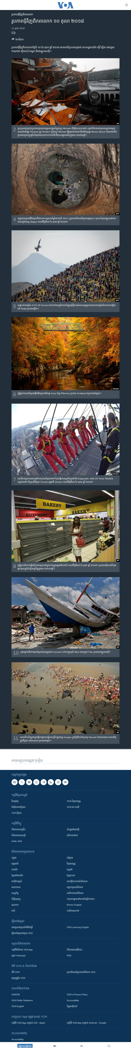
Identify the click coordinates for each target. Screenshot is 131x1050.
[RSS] (51, 782)
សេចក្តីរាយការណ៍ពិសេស (77, 881)
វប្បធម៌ (70, 869)
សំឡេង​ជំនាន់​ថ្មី (73, 829)
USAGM (16, 994)
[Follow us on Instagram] (36, 782)
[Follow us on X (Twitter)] (22, 782)
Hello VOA (17, 841)
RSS (69, 955)
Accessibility (73, 1000)
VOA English (18, 1006)
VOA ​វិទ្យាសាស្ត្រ (74, 801)
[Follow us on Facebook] (15, 782)
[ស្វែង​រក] (109, 1046)
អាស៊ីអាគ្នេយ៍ (17, 881)
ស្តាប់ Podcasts (19, 955)
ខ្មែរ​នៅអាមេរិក (17, 875)
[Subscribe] (65, 782)
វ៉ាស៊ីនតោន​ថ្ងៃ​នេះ (19, 807)
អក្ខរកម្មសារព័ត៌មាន (75, 887)
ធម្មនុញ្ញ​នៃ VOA (18, 978)
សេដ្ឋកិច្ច (15, 893)
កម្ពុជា (14, 857)
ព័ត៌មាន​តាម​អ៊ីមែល (74, 949)
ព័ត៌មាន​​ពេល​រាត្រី (19, 835)
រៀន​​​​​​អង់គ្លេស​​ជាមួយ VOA (22, 933)
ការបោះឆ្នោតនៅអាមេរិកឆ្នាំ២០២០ (81, 899)
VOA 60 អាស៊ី (73, 807)
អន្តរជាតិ (15, 863)
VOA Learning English (78, 927)
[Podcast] (58, 782)
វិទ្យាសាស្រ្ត (71, 863)
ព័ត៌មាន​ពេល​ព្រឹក (19, 829)
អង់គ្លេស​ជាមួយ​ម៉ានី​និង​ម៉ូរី (22, 927)
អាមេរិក (15, 869)
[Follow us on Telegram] (44, 782)
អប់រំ (13, 910)
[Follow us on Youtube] (29, 782)
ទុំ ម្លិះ (14, 32)
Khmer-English (74, 905)
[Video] (55, 1046)
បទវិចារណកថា (73, 910)
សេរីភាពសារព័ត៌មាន (75, 893)
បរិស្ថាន (70, 857)
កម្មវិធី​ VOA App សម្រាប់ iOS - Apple (28, 1023)
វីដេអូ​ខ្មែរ (15, 801)
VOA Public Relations (22, 1000)
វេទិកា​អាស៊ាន (72, 835)
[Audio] (82, 1046)
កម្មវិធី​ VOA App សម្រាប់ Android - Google (86, 1023)
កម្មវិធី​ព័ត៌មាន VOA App (22, 949)
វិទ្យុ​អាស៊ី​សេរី (72, 1006)
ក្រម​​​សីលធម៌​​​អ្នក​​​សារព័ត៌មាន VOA (81, 972)
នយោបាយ (16, 887)
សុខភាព (15, 905)
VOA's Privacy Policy (77, 994)
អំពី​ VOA (16, 972)
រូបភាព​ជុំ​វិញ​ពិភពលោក (22, 14)
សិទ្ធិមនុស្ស (16, 899)
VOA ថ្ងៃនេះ (17, 813)
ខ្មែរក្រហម (71, 875)
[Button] (18, 40)
